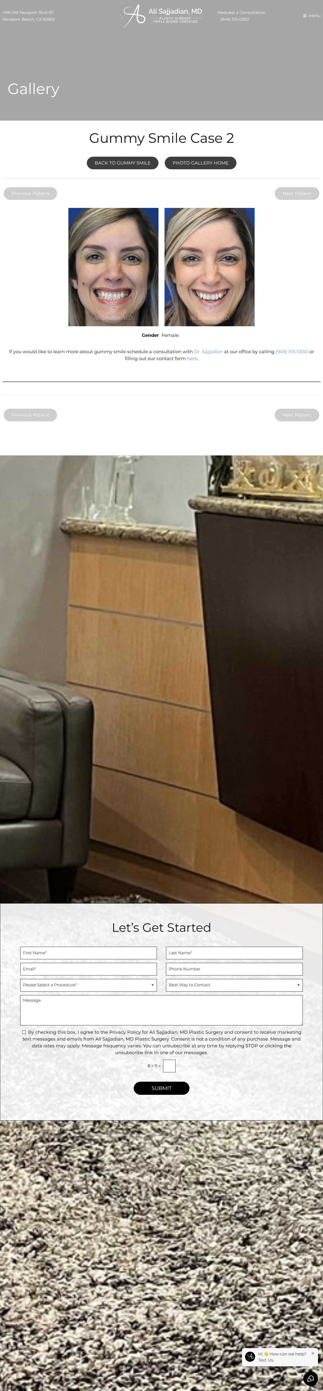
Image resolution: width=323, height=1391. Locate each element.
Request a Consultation (241, 12)
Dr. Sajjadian (208, 351)
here (192, 358)
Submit (162, 1088)
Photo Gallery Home (201, 163)
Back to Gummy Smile (123, 163)
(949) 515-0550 (234, 19)
